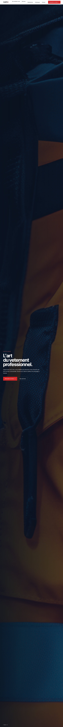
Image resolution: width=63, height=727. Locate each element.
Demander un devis (54, 2)
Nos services (23, 378)
